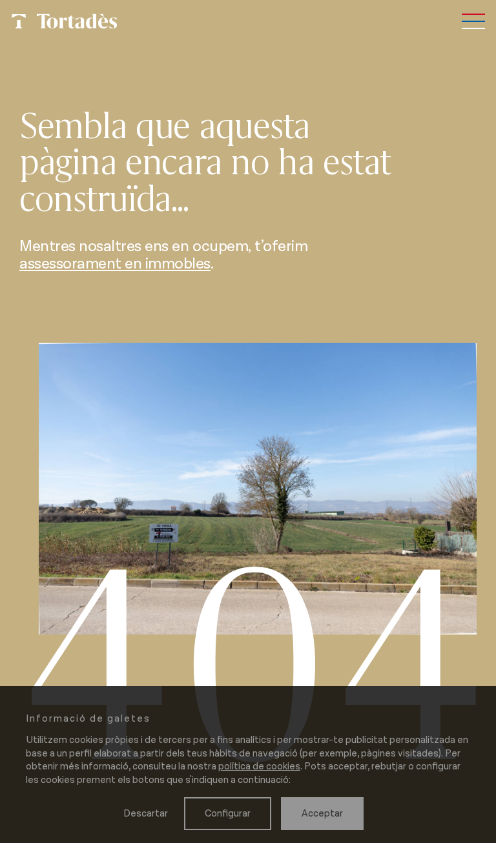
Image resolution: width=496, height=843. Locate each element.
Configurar (228, 813)
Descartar (145, 813)
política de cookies (259, 766)
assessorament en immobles (115, 264)
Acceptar (322, 813)
